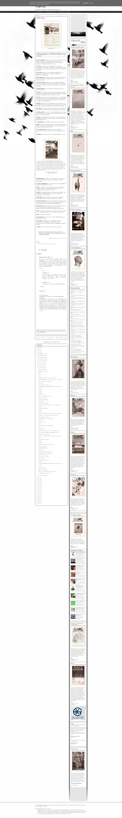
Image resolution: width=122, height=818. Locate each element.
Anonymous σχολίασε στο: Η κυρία (76, 324)
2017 (39, 486)
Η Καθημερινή (73, 737)
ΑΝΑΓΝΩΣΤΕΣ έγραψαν (80, 565)
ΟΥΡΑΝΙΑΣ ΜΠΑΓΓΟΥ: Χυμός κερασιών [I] (47, 377)
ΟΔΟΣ (72, 80)
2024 (39, 350)
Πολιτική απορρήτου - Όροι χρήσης (64, 11)
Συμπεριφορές (41, 449)
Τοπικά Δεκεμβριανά (43, 446)
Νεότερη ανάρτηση (40, 337)
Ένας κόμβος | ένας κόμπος (44, 384)
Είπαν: (40, 423)
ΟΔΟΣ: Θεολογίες (42, 394)
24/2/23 (48, 272)
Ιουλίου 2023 (41, 362)
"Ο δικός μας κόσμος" (43, 398)
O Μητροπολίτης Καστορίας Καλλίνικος (47, 444)
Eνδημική (40, 389)
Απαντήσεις (43, 270)
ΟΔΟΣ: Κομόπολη (42, 429)
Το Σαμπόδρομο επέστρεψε (44, 403)
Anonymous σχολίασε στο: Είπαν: (76, 335)
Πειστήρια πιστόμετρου (43, 399)
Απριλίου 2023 (42, 367)
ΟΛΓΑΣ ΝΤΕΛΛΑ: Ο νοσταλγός (45, 473)
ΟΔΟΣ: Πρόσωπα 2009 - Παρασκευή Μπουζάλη (79, 586)
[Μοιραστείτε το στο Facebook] (45, 250)
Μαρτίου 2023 (42, 369)
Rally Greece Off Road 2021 (80, 601)
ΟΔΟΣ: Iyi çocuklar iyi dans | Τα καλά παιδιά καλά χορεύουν (81, 553)
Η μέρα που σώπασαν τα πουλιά (45, 451)
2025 (39, 349)
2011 (39, 496)
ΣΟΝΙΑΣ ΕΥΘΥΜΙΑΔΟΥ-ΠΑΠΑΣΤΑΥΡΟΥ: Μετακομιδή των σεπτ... (50, 387)
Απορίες (40, 466)
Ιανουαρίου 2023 (42, 475)
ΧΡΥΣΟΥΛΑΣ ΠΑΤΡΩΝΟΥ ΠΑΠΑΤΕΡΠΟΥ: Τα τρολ (49, 432)
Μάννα (40, 372)
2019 (39, 482)
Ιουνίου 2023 (41, 364)
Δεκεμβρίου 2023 (42, 354)
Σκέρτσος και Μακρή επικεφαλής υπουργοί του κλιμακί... (50, 435)
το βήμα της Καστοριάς (74, 81)
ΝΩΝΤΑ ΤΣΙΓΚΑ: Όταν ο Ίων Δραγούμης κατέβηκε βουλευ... (51, 413)
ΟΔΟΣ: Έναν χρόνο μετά (43, 460)
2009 (39, 500)
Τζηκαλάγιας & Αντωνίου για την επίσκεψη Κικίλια (49, 430)
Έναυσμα (40, 392)
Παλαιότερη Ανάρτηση (61, 337)
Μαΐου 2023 (41, 366)
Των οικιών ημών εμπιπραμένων (45, 381)
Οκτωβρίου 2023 (42, 357)
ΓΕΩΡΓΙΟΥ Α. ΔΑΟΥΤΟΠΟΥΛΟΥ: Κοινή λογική (48, 415)
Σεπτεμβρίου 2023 (42, 359)
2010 (39, 498)
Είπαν (40, 374)
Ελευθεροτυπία (73, 743)
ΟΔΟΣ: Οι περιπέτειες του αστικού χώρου (47, 243)
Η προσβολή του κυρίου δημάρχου (79, 573)
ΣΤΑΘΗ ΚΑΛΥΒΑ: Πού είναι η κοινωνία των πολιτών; (81, 594)
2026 (39, 347)
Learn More (86, 3)
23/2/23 (51, 257)
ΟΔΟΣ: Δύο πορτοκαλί (43, 469)
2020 (39, 481)
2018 (39, 484)
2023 (39, 352)
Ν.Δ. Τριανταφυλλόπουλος (75, 736)
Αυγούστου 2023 (42, 360)
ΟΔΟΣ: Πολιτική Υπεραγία (44, 434)
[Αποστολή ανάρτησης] (39, 249)
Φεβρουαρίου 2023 (42, 371)
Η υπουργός (41, 383)
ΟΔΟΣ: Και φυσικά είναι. (44, 454)
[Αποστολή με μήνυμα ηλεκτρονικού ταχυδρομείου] (41, 250)
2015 (39, 489)
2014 (39, 491)
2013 (39, 493)
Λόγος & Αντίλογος (42, 422)
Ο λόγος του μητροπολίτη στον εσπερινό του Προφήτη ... (50, 404)
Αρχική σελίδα (50, 337)
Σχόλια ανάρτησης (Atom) (54, 342)
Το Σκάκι (40, 391)
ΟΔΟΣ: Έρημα (41, 401)
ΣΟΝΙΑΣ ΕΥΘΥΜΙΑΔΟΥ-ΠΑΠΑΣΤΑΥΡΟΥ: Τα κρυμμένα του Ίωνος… (51, 464)
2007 (39, 503)
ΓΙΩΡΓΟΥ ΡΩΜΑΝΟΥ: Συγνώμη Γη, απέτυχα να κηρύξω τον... (51, 379)
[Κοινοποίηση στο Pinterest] (46, 250)
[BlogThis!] (42, 250)
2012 (39, 494)
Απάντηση (41, 268)
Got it (91, 3)
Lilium (40, 437)
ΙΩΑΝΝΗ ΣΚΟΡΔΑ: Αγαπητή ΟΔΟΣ (46, 418)
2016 (39, 487)
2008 (39, 501)
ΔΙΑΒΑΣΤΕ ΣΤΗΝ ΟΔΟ (43, 408)
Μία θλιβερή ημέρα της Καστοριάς (79, 615)
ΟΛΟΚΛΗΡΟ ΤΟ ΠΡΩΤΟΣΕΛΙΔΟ (76, 783)
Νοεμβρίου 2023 (42, 355)
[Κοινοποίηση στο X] (43, 250)
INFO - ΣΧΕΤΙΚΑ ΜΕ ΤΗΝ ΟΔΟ (50, 11)
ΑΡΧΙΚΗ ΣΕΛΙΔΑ (39, 11)
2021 (39, 479)
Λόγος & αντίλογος (42, 468)
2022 (39, 477)
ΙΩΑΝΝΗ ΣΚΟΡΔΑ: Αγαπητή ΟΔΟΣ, (46, 425)
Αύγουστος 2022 (42, 458)
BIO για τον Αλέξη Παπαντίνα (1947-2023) (47, 471)
